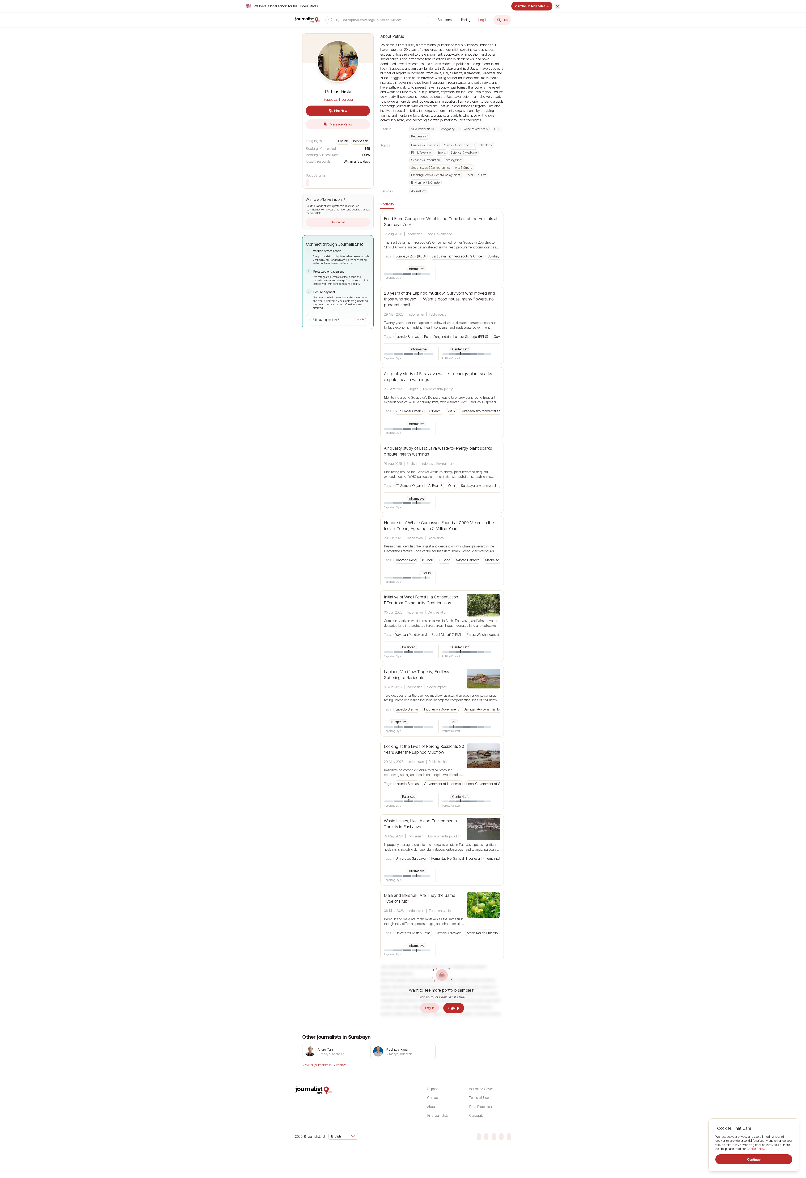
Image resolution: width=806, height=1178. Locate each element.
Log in (483, 20)
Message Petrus (341, 124)
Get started (338, 222)
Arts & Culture (463, 167)
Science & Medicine (464, 152)
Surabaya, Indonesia (338, 99)
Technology (484, 145)
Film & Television (421, 152)
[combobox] (377, 20)
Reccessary (419, 136)
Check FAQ (360, 319)
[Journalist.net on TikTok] (486, 1136)
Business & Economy (424, 145)
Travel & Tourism (475, 175)
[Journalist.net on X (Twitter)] (501, 1136)
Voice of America (476, 129)
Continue (754, 1159)
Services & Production (425, 160)
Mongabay (450, 129)
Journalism (418, 191)
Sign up (502, 20)
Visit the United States (532, 6)
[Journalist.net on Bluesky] (479, 1136)
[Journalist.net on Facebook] (494, 1136)
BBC (496, 129)
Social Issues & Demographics (430, 167)
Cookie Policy (755, 1149)
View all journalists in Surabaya (324, 1065)
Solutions (444, 20)
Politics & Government (457, 145)
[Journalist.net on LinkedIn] (509, 1136)
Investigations (453, 160)
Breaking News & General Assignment (435, 175)
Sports (441, 152)
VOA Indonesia (423, 129)
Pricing (465, 20)
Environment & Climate (425, 182)
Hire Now (340, 110)
